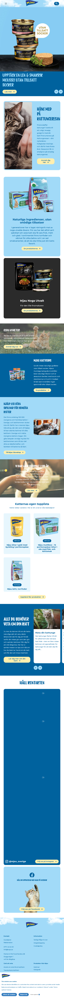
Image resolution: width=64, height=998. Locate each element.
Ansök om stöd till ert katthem (14, 967)
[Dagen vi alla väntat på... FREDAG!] (32, 817)
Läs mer (8, 92)
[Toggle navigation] (6, 3)
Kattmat (37, 967)
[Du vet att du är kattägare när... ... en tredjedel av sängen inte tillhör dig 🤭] (32, 845)
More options (34, 994)
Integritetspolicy (39, 943)
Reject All (23, 994)
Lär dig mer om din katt (17, 660)
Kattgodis (37, 969)
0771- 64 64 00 (9, 947)
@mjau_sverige (17, 861)
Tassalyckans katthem (11, 970)
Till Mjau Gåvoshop (13, 452)
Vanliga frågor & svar (41, 940)
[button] (56, 3)
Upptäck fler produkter (30, 597)
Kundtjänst (7, 940)
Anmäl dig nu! (12, 347)
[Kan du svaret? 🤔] (32, 732)
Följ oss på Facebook (30, 909)
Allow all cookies (9, 994)
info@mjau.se (8, 949)
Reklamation (8, 942)
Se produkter (41, 390)
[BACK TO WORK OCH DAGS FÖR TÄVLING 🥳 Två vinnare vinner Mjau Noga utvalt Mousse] (32, 789)
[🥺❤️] (32, 704)
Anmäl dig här (45, 161)
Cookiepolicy (38, 946)
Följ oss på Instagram (45, 861)
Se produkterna (31, 249)
